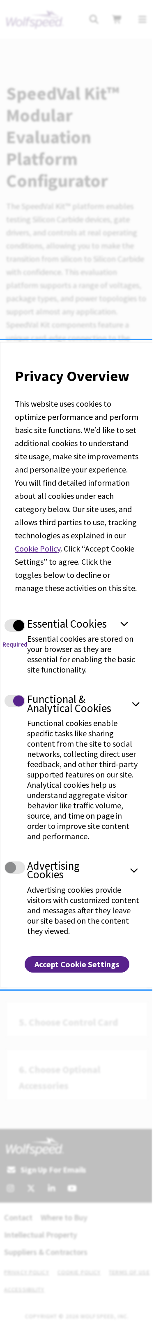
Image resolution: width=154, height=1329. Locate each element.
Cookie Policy (37, 548)
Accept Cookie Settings (77, 964)
